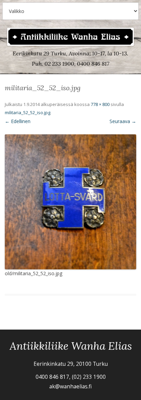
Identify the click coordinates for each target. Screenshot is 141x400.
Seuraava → (123, 121)
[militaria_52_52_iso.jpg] (70, 201)
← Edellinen (17, 121)
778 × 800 (100, 104)
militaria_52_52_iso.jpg (27, 112)
